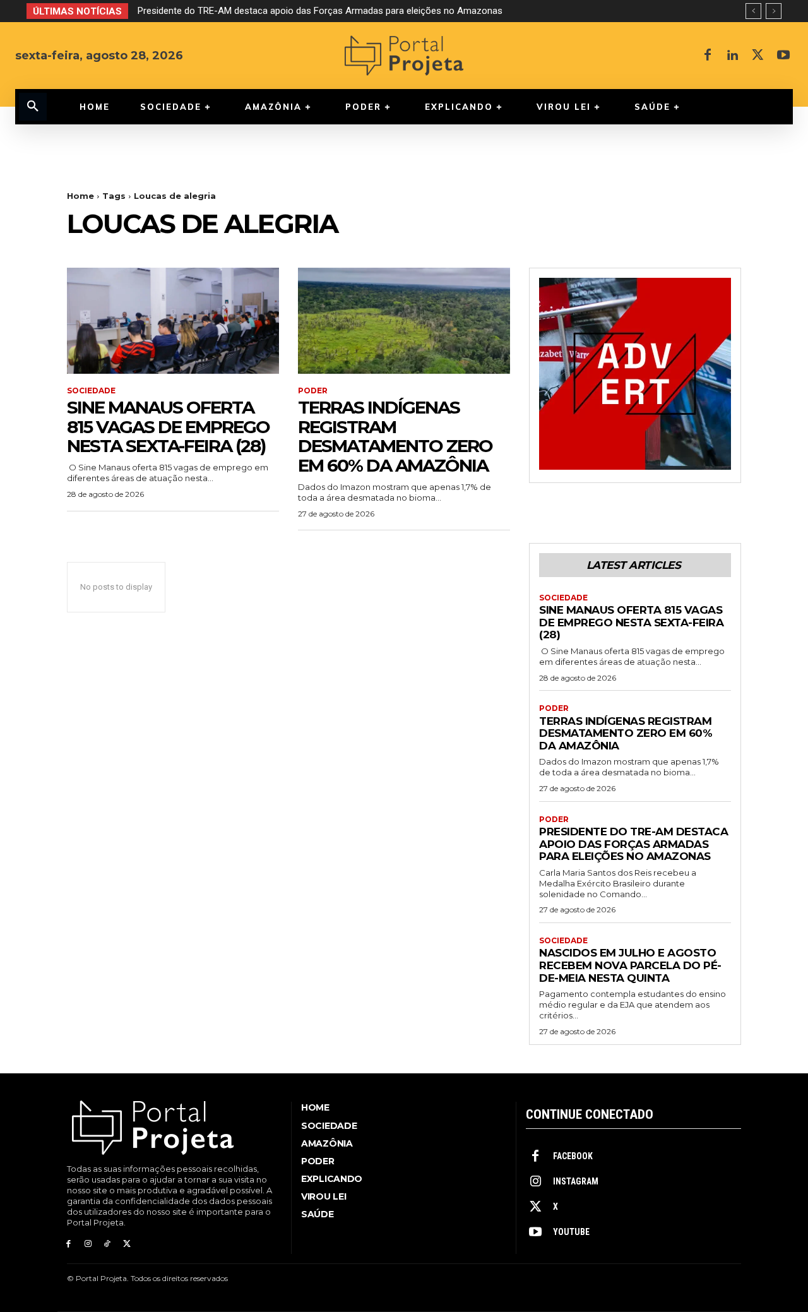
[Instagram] (88, 1244)
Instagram (575, 1181)
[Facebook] (707, 55)
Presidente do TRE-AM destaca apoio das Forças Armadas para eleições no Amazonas (320, 10)
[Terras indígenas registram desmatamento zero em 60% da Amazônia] (404, 321)
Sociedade (91, 390)
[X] (758, 55)
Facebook (573, 1156)
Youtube (571, 1232)
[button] (33, 107)
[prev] (753, 11)
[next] (773, 11)
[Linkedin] (732, 55)
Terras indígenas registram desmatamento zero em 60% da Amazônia (395, 436)
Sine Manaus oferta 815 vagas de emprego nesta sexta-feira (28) (168, 427)
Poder (313, 390)
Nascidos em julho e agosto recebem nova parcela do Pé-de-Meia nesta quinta (630, 965)
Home (80, 196)
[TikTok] (107, 1244)
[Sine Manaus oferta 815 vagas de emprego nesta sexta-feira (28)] (173, 321)
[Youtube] (783, 55)
